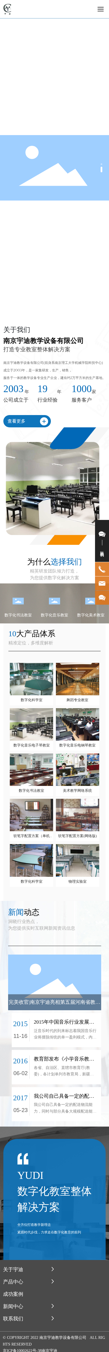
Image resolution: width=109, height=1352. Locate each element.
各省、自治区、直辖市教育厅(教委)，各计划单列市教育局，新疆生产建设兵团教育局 (64, 1074)
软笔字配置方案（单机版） (31, 836)
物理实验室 (77, 881)
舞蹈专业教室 (77, 700)
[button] (101, 164)
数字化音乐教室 (54, 615)
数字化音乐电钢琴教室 (77, 745)
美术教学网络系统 (77, 790)
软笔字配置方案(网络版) (77, 836)
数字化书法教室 (18, 615)
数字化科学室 (31, 700)
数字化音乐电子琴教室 (31, 745)
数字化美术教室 (91, 615)
